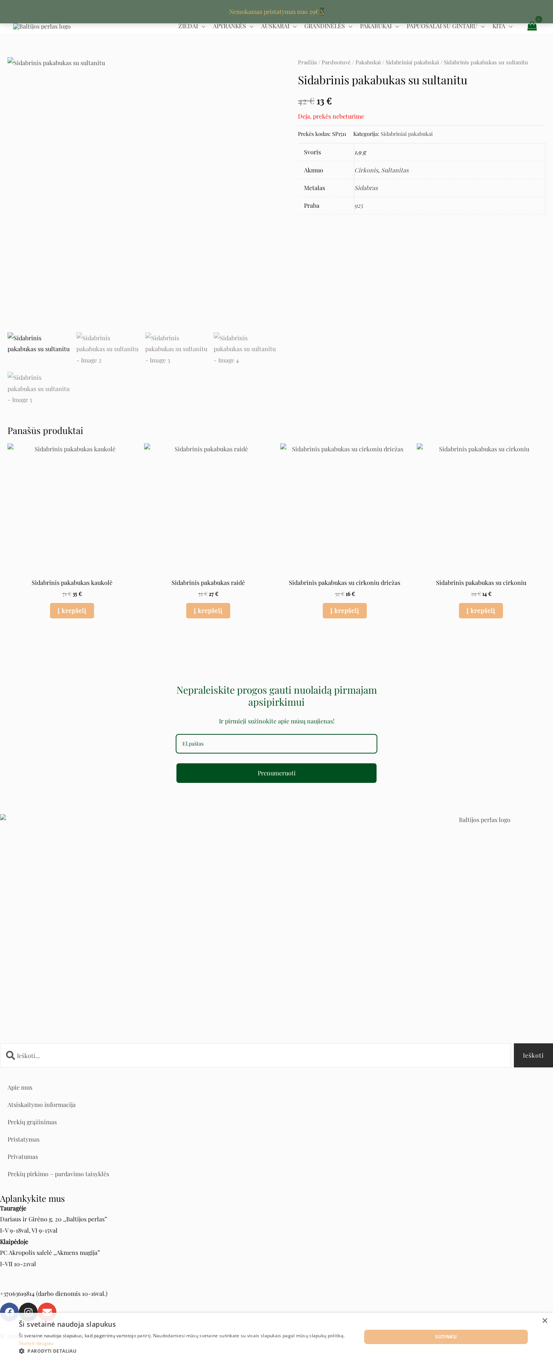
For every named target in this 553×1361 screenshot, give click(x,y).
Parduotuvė (336, 62)
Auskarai (275, 26)
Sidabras (366, 188)
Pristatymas (24, 1139)
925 (358, 205)
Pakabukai (376, 26)
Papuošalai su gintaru (442, 26)
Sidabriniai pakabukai (412, 62)
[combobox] (255, 1055)
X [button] (322, 11)
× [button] (544, 1321)
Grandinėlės (324, 26)
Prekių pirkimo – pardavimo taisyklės (58, 1174)
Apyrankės (229, 26)
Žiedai (188, 26)
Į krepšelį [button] (72, 610)
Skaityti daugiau (36, 1343)
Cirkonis (366, 170)
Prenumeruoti (277, 773)
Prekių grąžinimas (32, 1122)
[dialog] (276, 1337)
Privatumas (23, 1156)
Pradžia (307, 62)
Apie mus (20, 1087)
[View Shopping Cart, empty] (532, 26)
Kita (498, 26)
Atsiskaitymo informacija (42, 1104)
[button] (185, 1351)
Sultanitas (395, 170)
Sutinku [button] (446, 1337)
